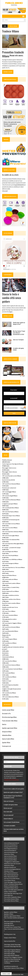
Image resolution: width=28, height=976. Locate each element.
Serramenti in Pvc (6, 713)
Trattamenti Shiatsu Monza (11, 888)
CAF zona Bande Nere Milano (10, 507)
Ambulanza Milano (9, 871)
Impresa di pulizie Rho (9, 941)
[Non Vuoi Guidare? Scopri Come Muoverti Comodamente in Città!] (6, 334)
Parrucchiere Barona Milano (11, 901)
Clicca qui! (5, 190)
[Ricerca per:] (14, 761)
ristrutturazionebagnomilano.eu (12, 869)
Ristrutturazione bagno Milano (9, 717)
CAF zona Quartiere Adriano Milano (12, 531)
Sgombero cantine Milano (10, 912)
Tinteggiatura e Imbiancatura (11, 861)
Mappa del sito (6, 635)
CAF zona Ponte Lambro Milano (11, 583)
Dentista (4, 724)
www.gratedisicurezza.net (10, 846)
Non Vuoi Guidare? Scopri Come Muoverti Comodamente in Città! (19, 332)
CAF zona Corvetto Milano (9, 527)
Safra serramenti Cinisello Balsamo (11, 822)
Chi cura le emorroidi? (9, 815)
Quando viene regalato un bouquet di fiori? (19, 323)
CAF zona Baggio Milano (9, 491)
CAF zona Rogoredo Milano (10, 551)
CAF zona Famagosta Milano (10, 563)
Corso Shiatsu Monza (9, 880)
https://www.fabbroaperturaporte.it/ (13, 889)
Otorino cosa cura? (8, 808)
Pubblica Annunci (7, 460)
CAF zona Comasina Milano (10, 615)
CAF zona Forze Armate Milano (11, 627)
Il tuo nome (14, 390)
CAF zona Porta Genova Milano (11, 665)
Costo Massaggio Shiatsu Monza (12, 882)
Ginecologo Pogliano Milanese (12, 951)
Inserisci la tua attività (8, 480)
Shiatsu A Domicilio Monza (11, 886)
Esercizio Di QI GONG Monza (11, 878)
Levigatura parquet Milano (10, 503)
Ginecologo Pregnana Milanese (12, 949)
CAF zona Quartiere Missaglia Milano (12, 543)
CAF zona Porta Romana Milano (11, 499)
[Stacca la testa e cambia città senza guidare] (14, 291)
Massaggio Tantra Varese (9, 472)
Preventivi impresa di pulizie (10, 685)
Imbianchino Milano (6, 735)
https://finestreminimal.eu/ (11, 873)
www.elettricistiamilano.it (10, 845)
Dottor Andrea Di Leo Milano (10, 591)
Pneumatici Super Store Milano (11, 515)
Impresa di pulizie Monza (10, 858)
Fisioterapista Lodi (6, 746)
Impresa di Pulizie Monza (9, 575)
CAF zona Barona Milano (9, 677)
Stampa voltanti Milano (10, 937)
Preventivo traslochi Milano (13, 54)
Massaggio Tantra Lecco (9, 468)
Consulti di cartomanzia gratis (10, 519)
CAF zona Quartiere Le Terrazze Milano (13, 567)
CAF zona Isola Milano (8, 673)
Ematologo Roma (8, 923)
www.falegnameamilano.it (10, 848)
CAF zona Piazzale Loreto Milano (11, 476)
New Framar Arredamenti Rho (10, 539)
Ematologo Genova (9, 925)
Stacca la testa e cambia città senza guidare (11, 297)
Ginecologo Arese (17, 893)
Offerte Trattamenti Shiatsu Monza (13, 884)
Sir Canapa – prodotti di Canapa (11, 547)
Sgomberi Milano (6, 742)
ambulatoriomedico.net (10, 867)
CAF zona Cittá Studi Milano (10, 555)
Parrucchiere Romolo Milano (11, 899)
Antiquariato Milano (7, 732)
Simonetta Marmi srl (8, 818)
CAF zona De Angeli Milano (9, 495)
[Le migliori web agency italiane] (6, 351)
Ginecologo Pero (8, 895)
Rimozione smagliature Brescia (12, 921)
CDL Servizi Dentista (8, 571)
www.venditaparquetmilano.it (11, 843)
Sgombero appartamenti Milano (9, 728)
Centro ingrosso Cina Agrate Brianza (12, 464)
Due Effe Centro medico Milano (11, 603)
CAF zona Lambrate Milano (10, 579)
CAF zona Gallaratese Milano (10, 696)
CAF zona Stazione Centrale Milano (12, 669)
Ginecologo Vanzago (9, 953)
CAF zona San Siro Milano (9, 661)
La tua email (14, 398)
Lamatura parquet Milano (8, 710)
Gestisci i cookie (6, 973)
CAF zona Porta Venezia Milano (11, 484)
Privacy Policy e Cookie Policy (10, 587)
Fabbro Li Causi (6, 681)
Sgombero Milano (8, 914)
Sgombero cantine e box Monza (11, 599)
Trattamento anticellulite (9, 825)
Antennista (5, 653)
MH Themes (21, 974)
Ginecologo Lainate (9, 944)
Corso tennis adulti (8, 811)
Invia (14, 413)
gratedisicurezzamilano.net (11, 966)
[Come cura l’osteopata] (6, 343)
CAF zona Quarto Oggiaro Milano (11, 623)
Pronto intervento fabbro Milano (9, 721)
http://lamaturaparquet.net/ (11, 874)
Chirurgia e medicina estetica (10, 595)
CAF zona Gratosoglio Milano (10, 535)
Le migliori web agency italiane (18, 349)
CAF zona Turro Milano (8, 611)
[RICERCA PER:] (14, 20)
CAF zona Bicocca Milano (9, 643)
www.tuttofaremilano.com (11, 852)
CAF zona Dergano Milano (9, 639)
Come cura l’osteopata (18, 340)
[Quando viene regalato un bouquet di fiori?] (6, 326)
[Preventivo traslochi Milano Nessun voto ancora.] (14, 47)
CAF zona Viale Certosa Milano (11, 523)
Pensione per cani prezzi (9, 488)
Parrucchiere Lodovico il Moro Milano (14, 968)
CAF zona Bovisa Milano (9, 693)
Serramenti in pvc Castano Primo (12, 927)
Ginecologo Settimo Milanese (11, 955)
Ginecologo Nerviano (15, 946)
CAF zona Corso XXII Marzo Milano (12, 559)
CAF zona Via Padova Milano (10, 511)
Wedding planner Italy (9, 934)
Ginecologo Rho (8, 893)
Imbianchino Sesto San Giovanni (12, 863)
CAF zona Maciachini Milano (10, 631)
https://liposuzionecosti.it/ (11, 876)
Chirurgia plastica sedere (9, 619)
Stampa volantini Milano (10, 891)
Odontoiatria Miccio (8, 657)
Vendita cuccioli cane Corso (10, 607)
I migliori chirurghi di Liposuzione (11, 689)
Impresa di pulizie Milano (8, 739)
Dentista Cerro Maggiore (10, 957)
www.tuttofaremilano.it (10, 850)
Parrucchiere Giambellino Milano (12, 897)
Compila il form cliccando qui (11, 779)
